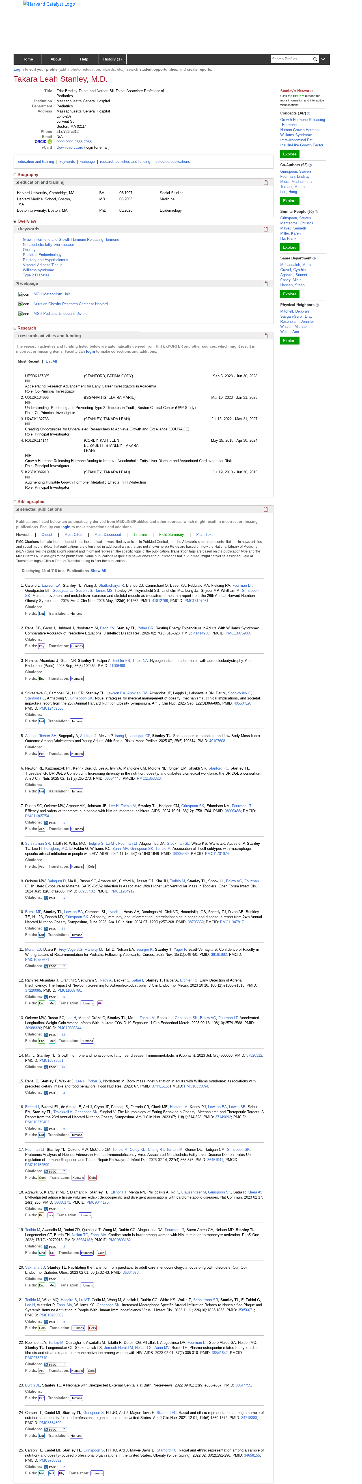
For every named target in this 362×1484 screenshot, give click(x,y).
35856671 (246, 1310)
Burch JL (32, 1385)
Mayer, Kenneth (293, 228)
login (90, 351)
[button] (322, 59)
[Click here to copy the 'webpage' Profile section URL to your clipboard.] (266, 283)
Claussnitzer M (193, 1192)
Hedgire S (95, 843)
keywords (67, 161)
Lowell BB (237, 1107)
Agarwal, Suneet (293, 275)
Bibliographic (31, 501)
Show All (98, 571)
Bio (41, 1215)
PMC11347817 (232, 922)
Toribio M (128, 806)
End (41, 678)
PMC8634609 (50, 1423)
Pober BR (145, 628)
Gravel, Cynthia (293, 270)
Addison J (88, 736)
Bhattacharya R (111, 585)
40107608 (217, 741)
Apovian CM (137, 693)
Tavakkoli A (62, 1112)
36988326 (33, 1028)
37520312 (254, 1055)
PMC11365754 (37, 816)
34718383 (249, 1418)
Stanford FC (35, 698)
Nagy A (106, 980)
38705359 (196, 922)
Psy (41, 646)
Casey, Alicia (290, 280)
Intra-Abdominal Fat (296, 140)
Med (42, 1253)
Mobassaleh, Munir (295, 265)
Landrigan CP (139, 736)
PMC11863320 (149, 778)
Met (52, 1003)
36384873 (131, 1272)
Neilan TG (80, 1235)
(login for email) (96, 147)
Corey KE (138, 1149)
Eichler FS (121, 660)
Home (27, 59)
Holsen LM (179, 1107)
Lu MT (111, 843)
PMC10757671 (37, 959)
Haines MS (103, 590)
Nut (41, 613)
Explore (290, 154)
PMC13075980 (238, 633)
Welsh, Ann (289, 332)
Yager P (180, 949)
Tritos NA (140, 660)
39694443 (112, 778)
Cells (91, 866)
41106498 (117, 666)
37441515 (160, 1086)
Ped (41, 753)
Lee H (113, 806)
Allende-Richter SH (40, 736)
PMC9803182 (120, 1240)
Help (84, 59)
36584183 (84, 1240)
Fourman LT (242, 585)
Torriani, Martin (292, 187)
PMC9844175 (98, 1202)
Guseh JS (84, 590)
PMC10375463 (37, 1122)
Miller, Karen (290, 233)
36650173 (62, 1202)
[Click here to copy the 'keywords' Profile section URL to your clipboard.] (266, 229)
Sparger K (144, 949)
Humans (76, 613)
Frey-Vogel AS (70, 949)
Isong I (120, 736)
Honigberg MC (55, 848)
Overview (27, 221)
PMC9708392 (50, 1460)
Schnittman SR (37, 843)
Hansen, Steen (292, 285)
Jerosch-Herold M (118, 1348)
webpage (87, 161)
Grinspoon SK (81, 698)
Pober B (94, 1081)
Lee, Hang (288, 192)
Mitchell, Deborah (294, 311)
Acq (41, 829)
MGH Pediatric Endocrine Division (61, 313)
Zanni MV (120, 848)
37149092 (223, 1117)
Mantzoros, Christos (296, 223)
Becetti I (32, 1107)
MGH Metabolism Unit (52, 294)
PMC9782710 (36, 1358)
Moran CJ (33, 949)
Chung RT (156, 1149)
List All (51, 361)
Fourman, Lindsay (295, 176)
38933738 (86, 891)
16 (63, 1067)
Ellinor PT (118, 1192)
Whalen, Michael (293, 326)
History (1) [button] (112, 59)
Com (42, 1177)
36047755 (243, 1385)
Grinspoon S (93, 1413)
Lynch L (114, 912)
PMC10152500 (37, 1165)
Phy (61, 1473)
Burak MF (33, 912)
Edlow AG (234, 881)
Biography (28, 174)
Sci (50, 1215)
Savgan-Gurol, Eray (296, 316)
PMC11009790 (69, 990)
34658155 (252, 1455)
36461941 (215, 1160)
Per (41, 1398)
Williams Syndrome (296, 135)
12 (63, 1034)
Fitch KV (107, 628)
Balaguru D (57, 881)
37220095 (33, 990)
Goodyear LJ (63, 590)
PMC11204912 (122, 891)
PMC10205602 (51, 1315)
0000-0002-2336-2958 (74, 142)
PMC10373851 (51, 1060)
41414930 (201, 633)
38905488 (233, 811)
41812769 (160, 601)
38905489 (181, 854)
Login (19, 69)
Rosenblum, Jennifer (297, 321)
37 (63, 1208)
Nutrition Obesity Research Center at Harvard (71, 304)
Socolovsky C (239, 693)
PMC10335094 (196, 1086)
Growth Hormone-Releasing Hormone (302, 122)
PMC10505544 (69, 1028)
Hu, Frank (288, 238)
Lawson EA (51, 585)
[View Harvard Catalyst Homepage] (49, 3)
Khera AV (254, 1192)
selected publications (173, 161)
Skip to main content (23, 6)
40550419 (242, 703)
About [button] (56, 59)
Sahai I (137, 980)
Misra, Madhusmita (296, 181)
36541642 (220, 1353)
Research (27, 328)
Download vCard (70, 147)
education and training (36, 161)
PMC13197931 (196, 601)
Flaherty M (93, 949)
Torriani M (174, 1149)
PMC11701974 (217, 854)
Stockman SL (178, 843)
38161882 (219, 954)
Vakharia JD (35, 1267)
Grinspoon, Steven (295, 171)
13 (63, 928)
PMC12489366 (51, 708)
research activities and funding (125, 161)
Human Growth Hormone (300, 130)
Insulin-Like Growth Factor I (303, 145)
